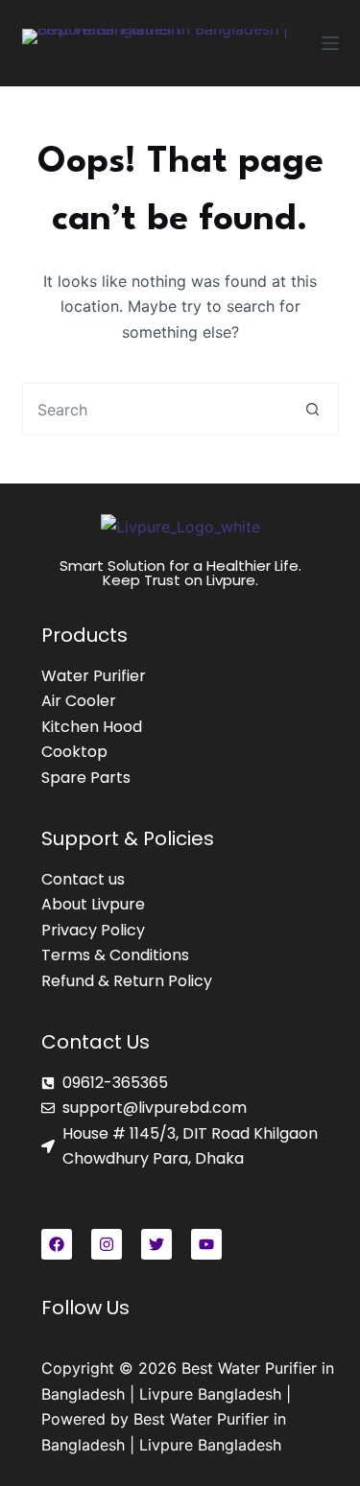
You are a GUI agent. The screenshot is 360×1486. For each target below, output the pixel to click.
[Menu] (330, 43)
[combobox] (155, 409)
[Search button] (312, 409)
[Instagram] (106, 1244)
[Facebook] (56, 1244)
